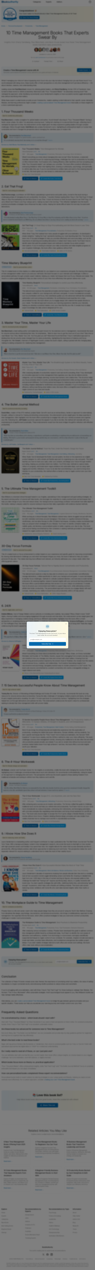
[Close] (66, 624)
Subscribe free (46, 644)
